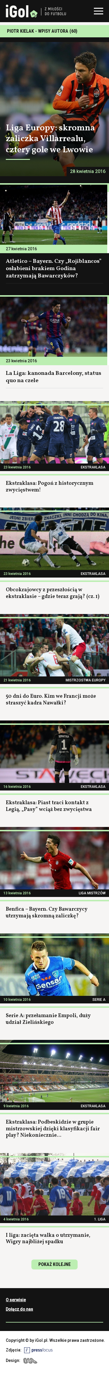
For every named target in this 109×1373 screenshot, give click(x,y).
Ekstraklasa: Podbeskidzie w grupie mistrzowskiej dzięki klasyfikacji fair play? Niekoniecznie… (53, 1129)
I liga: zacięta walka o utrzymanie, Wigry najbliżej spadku (48, 1239)
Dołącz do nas (19, 1309)
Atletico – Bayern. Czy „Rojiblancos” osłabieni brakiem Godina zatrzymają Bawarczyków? (53, 268)
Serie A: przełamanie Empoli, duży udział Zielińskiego (48, 1019)
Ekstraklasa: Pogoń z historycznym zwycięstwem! (49, 487)
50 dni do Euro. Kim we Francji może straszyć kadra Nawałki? (51, 700)
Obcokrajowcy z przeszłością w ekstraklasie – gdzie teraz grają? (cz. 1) (52, 593)
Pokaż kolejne (54, 1264)
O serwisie (16, 1299)
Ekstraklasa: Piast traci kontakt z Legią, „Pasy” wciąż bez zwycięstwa (49, 806)
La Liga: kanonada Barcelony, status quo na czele (53, 377)
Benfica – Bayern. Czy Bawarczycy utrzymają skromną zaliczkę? (46, 913)
